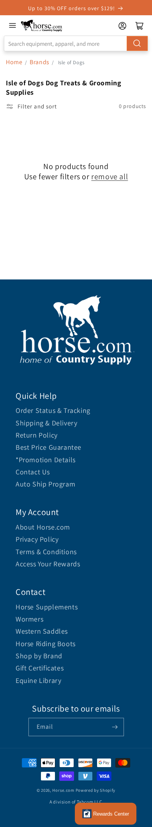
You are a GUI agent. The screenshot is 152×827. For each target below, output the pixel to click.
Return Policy (37, 435)
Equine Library (38, 680)
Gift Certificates (40, 667)
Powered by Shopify (96, 790)
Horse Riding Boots (46, 643)
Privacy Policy (37, 539)
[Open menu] (12, 25)
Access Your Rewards (48, 563)
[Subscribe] (115, 727)
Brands (40, 62)
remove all (109, 176)
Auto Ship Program (45, 483)
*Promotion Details (46, 459)
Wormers (29, 618)
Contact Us (33, 471)
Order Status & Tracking (53, 410)
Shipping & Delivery (46, 422)
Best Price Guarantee (48, 447)
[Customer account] (122, 25)
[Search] (137, 43)
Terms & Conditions (46, 551)
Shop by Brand (39, 655)
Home (14, 62)
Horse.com (63, 790)
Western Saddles (42, 631)
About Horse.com (43, 527)
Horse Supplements (47, 606)
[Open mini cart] (139, 25)
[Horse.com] (42, 25)
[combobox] (76, 43)
